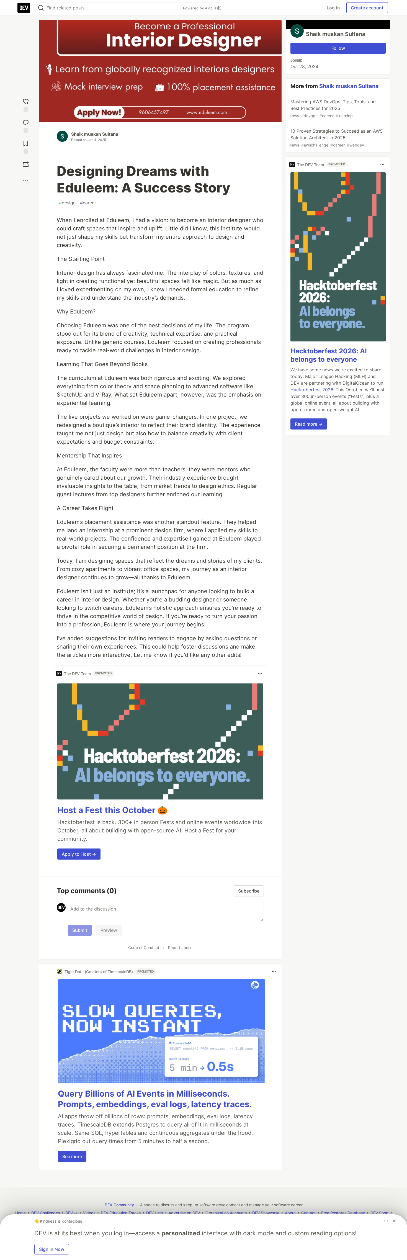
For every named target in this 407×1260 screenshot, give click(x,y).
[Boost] (26, 164)
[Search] (41, 8)
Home (20, 1212)
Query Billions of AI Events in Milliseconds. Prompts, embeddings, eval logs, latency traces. (155, 1099)
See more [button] (72, 1156)
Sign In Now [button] (51, 1249)
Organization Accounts (226, 1212)
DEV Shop (379, 1212)
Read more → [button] (309, 424)
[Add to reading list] (26, 146)
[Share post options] (25, 180)
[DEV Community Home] (24, 7)
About (290, 1212)
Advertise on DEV (184, 1212)
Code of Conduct (143, 947)
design (67, 202)
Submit (79, 930)
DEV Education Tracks (121, 1212)
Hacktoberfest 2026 (311, 389)
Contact (308, 1212)
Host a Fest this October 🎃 (112, 810)
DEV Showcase (265, 1212)
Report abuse (180, 947)
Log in (333, 8)
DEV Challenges (45, 1212)
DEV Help (154, 1212)
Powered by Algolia (200, 8)
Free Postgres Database (343, 1212)
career (88, 202)
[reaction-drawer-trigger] (26, 104)
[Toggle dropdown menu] (260, 673)
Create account (367, 8)
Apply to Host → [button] (79, 854)
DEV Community (119, 1204)
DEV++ (71, 1212)
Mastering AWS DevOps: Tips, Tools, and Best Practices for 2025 (332, 108)
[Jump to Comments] (26, 125)
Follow (338, 48)
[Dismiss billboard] (394, 1221)
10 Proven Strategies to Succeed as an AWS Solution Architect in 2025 (336, 137)
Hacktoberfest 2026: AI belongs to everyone (328, 355)
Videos (89, 1212)
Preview (109, 930)
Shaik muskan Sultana (94, 134)
